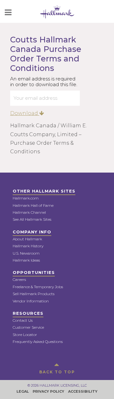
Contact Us (23, 320)
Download (24, 113)
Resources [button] (28, 313)
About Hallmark (27, 239)
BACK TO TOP (57, 372)
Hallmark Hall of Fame (33, 205)
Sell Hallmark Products (33, 293)
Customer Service (28, 327)
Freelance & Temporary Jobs (38, 286)
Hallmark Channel (29, 212)
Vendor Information (31, 301)
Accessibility (83, 391)
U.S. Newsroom (26, 253)
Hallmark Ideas (26, 260)
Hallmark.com (26, 198)
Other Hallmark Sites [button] (44, 190)
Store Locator (25, 334)
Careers (19, 279)
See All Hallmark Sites (32, 219)
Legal (22, 391)
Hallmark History (28, 246)
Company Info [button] (32, 231)
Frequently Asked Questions (38, 341)
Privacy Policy (48, 391)
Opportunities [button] (34, 272)
